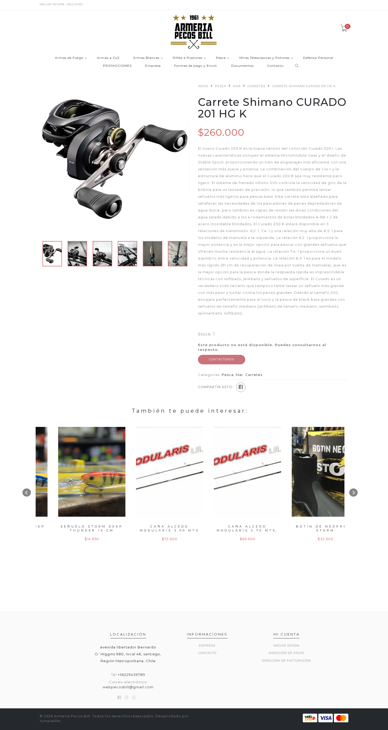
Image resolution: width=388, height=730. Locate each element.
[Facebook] (240, 387)
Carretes (256, 86)
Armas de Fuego (69, 58)
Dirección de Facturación (286, 660)
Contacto (275, 66)
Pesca (221, 58)
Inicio (203, 86)
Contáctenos (221, 359)
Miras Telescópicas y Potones (264, 58)
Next (353, 492)
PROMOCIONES (117, 66)
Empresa (153, 66)
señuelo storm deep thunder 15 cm (308, 528)
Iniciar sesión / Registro (61, 4)
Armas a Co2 (108, 58)
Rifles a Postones (187, 58)
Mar (237, 86)
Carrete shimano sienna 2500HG (230, 528)
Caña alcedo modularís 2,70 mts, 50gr (74, 530)
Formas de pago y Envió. (196, 66)
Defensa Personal (318, 58)
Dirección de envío (286, 653)
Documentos (242, 66)
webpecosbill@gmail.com (128, 687)
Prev (26, 492)
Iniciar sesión (286, 645)
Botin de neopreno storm (152, 528)
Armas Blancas (146, 58)
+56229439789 (131, 674)
